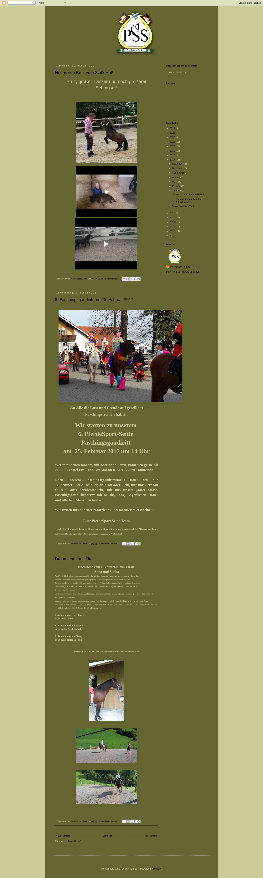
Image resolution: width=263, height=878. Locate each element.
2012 (173, 231)
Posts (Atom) (74, 841)
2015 (173, 217)
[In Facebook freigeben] (135, 279)
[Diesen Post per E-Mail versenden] (124, 279)
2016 (173, 213)
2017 (173, 159)
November (178, 168)
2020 (173, 146)
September (178, 172)
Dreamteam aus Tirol (74, 558)
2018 (173, 155)
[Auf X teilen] (131, 279)
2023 (173, 132)
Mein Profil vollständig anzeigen (183, 271)
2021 (173, 142)
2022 (173, 137)
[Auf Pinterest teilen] (139, 279)
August (176, 177)
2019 (173, 151)
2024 (173, 128)
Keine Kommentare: (108, 279)
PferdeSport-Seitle (180, 266)
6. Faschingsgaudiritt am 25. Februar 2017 (94, 299)
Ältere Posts (151, 836)
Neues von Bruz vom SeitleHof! (84, 72)
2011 (173, 235)
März (175, 181)
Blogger (157, 868)
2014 (173, 222)
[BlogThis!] (128, 279)
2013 (173, 226)
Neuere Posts (63, 836)
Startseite (107, 836)
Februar (176, 186)
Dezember (178, 163)
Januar (176, 190)
